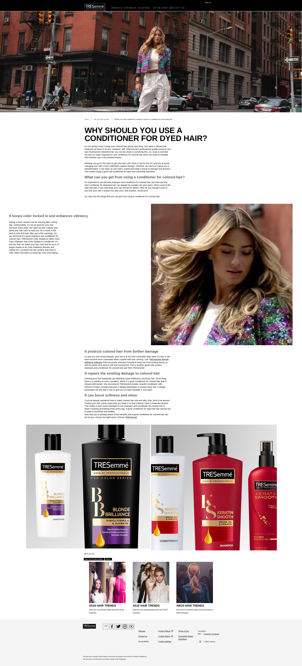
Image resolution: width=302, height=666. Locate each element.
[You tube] (131, 626)
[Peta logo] (105, 626)
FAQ (183, 8)
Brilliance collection (94, 362)
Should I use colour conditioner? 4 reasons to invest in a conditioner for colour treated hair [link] (143, 119)
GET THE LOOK (159, 8)
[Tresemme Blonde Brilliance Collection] (88, 486)
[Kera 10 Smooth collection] (214, 487)
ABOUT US (173, 8)
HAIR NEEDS (129, 8)
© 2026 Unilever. (209, 642)
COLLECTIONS (144, 8)
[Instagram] (125, 626)
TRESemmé (131, 417)
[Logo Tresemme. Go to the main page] (94, 7)
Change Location (211, 634)
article (108, 559)
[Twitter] (118, 626)
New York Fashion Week (94, 559)
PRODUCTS (116, 8)
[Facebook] (112, 626)
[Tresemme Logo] (89, 626)
